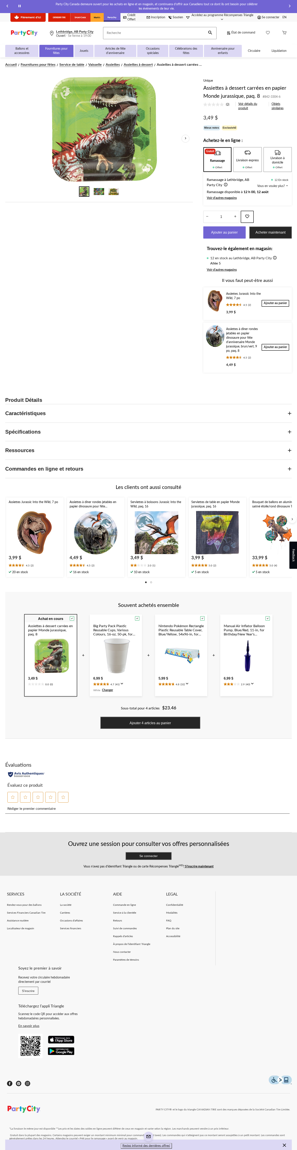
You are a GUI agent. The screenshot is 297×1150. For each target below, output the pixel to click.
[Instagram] (27, 1083)
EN (284, 17)
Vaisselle (95, 64)
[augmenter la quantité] (207, 217)
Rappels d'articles (123, 936)
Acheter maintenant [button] (270, 232)
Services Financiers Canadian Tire (26, 912)
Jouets (84, 50)
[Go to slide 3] (113, 191)
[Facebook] (9, 1083)
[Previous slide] (7, 6)
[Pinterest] (18, 1083)
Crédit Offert (131, 17)
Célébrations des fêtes (186, 51)
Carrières (65, 912)
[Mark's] (97, 17)
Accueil (11, 64)
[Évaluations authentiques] (26, 774)
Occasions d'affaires (71, 920)
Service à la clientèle (124, 912)
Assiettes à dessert (138, 64)
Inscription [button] (158, 17)
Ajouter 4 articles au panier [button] (150, 723)
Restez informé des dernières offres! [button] (146, 1145)
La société (65, 905)
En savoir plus (28, 1026)
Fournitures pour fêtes (56, 51)
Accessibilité (173, 936)
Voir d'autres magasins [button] (222, 198)
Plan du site (172, 928)
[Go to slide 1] (84, 191)
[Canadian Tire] (59, 17)
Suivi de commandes (125, 928)
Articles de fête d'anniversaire (115, 51)
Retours (117, 920)
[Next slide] (289, 6)
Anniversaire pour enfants (223, 51)
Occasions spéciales (153, 51)
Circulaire (254, 50)
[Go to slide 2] (99, 191)
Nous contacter (122, 952)
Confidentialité (174, 905)
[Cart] (284, 33)
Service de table (71, 64)
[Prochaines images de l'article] (185, 139)
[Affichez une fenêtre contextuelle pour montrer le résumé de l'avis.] (122, 685)
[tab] (217, 159)
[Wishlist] (268, 33)
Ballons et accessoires (21, 51)
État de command (243, 32)
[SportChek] (80, 17)
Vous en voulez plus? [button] (271, 186)
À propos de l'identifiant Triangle (131, 944)
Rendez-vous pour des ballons (24, 905)
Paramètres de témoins (126, 959)
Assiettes (113, 64)
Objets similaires (278, 106)
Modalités (171, 912)
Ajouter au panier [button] (224, 232)
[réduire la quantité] (235, 217)
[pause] (19, 6)
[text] (35, 565)
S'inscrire (28, 991)
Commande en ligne (124, 905)
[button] (210, 33)
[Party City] (112, 17)
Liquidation (279, 50)
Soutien (178, 17)
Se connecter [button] (270, 17)
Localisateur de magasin (20, 928)
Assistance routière (18, 920)
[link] (218, 104)
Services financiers (70, 928)
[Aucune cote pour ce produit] (214, 104)
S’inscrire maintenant (199, 866)
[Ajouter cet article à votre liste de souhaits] (247, 217)
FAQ (168, 920)
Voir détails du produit (247, 106)
